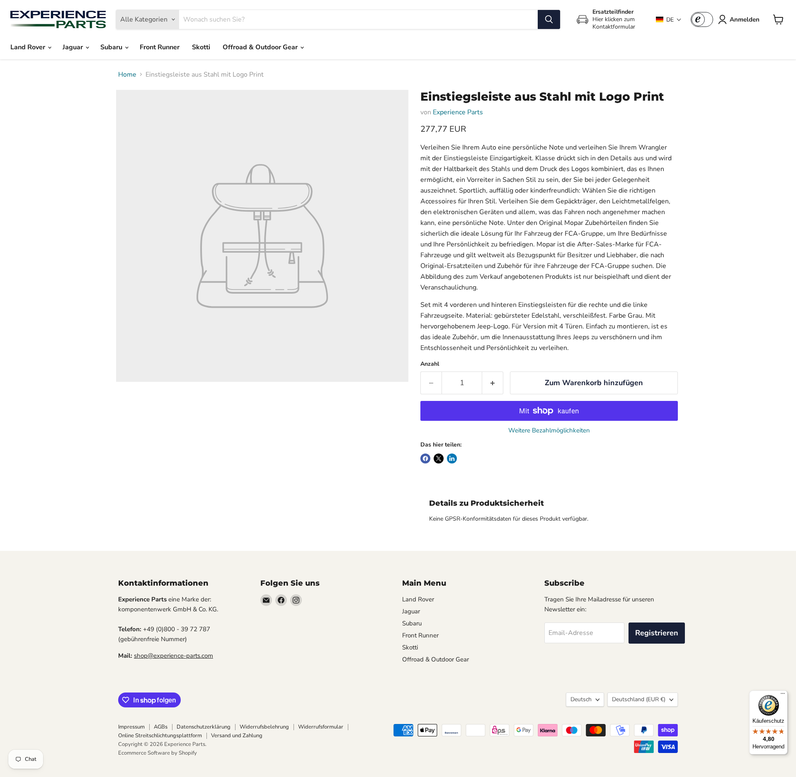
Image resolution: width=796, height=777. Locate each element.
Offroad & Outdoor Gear (261, 47)
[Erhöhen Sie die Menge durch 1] (492, 383)
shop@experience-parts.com (173, 656)
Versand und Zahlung (236, 735)
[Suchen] (549, 19)
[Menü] (783, 695)
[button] (669, 19)
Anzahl (429, 364)
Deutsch (581, 699)
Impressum (131, 727)
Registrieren (656, 633)
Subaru (112, 47)
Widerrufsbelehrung (264, 727)
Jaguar (74, 47)
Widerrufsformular (320, 727)
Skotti (201, 47)
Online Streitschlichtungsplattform (160, 735)
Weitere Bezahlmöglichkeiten (549, 430)
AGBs (160, 727)
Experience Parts (458, 112)
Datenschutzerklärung (204, 727)
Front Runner (160, 47)
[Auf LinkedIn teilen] (452, 458)
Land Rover (28, 47)
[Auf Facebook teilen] (425, 458)
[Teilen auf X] (439, 458)
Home (127, 74)
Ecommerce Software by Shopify (157, 753)
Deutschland (638, 699)
